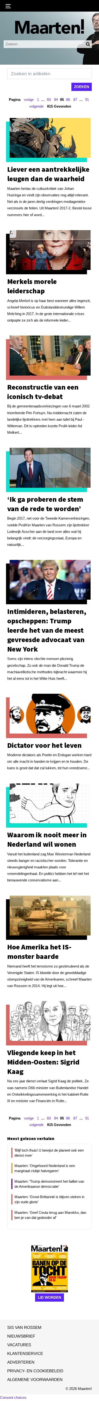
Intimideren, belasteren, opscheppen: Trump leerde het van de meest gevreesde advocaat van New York (46, 630)
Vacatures (19, 1345)
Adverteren (20, 1362)
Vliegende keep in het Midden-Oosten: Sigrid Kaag (43, 1062)
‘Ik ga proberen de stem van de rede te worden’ (45, 503)
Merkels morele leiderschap (32, 286)
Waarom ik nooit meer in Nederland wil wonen (47, 839)
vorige (29, 99)
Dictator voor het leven (44, 745)
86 (68, 99)
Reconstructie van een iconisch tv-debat (43, 391)
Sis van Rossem (24, 1327)
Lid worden (49, 1297)
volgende (36, 106)
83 (49, 99)
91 (87, 99)
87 (75, 99)
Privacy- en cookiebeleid (35, 1371)
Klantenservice (25, 1353)
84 (56, 99)
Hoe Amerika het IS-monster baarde (39, 951)
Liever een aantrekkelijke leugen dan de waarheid (48, 174)
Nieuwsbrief (21, 1336)
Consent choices (13, 1397)
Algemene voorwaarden (34, 1379)
